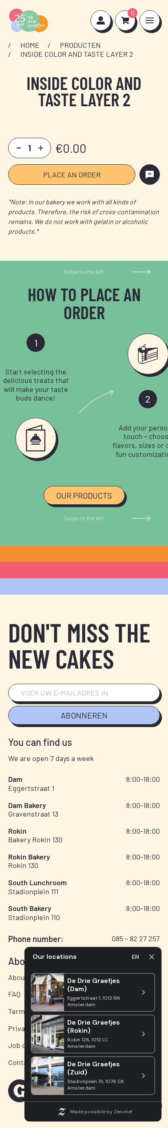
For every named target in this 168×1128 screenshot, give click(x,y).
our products (84, 495)
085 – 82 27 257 (136, 938)
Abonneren (84, 715)
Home (30, 44)
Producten (80, 44)
